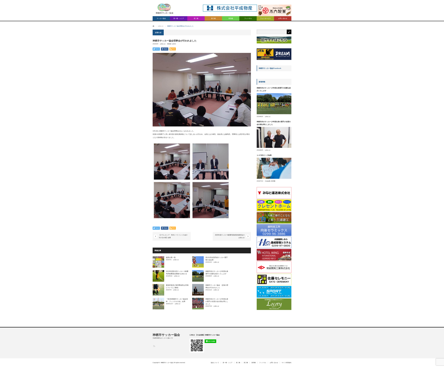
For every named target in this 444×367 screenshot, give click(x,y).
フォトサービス (265, 18)
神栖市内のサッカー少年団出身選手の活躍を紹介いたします (274, 89)
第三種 (213, 18)
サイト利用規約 (286, 362)
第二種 (196, 18)
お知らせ (162, 44)
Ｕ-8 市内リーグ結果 (264, 155)
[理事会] (171, 161)
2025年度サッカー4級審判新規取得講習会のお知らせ (230, 236)
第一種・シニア (178, 18)
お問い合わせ (282, 18)
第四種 (230, 18)
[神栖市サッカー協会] (164, 8)
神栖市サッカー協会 (166, 335)
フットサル (248, 18)
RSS (154, 345)
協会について (215, 362)
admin (174, 44)
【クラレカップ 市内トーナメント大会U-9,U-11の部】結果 (173, 236)
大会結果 (267, 181)
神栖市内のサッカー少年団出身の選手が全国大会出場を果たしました (216, 301)
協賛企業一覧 (171, 257)
